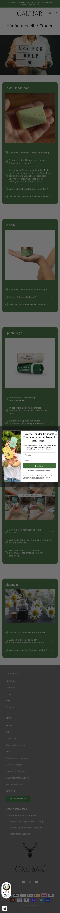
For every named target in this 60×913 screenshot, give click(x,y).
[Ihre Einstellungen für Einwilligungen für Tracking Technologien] (4, 908)
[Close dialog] (55, 433)
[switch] (6, 895)
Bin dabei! (39, 466)
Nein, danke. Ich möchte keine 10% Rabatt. (39, 470)
